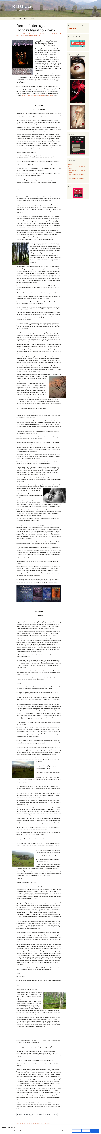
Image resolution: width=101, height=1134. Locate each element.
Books (25, 18)
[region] (50, 1129)
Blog (30, 33)
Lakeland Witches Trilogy (21, 35)
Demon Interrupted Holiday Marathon (41, 33)
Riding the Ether (41, 95)
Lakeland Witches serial (55, 33)
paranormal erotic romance (34, 35)
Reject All (86, 1131)
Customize (76, 1131)
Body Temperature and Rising (28, 95)
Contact (32, 18)
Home (13, 18)
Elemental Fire (50, 95)
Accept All (95, 1131)
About (19, 18)
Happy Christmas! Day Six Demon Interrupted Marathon (33, 1123)
